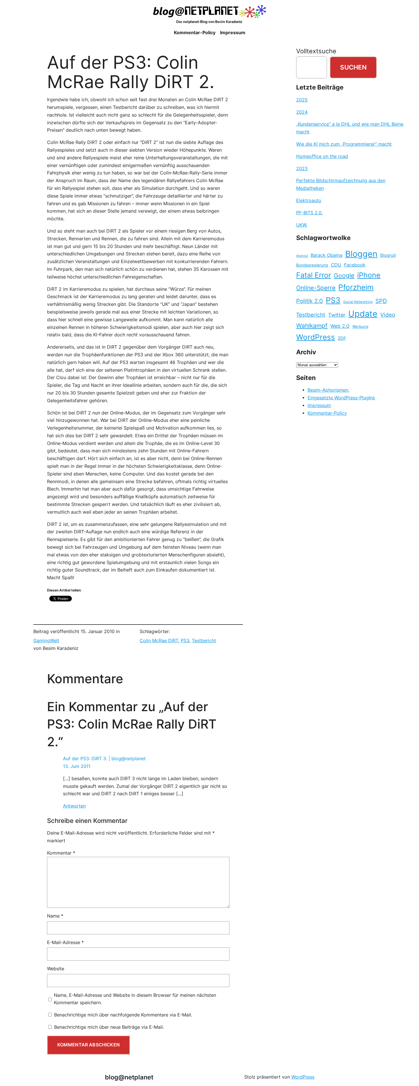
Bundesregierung (312, 265)
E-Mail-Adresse (65, 942)
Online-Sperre (315, 287)
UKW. (301, 225)
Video (387, 315)
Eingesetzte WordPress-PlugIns (341, 397)
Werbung (360, 326)
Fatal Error (313, 275)
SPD (381, 301)
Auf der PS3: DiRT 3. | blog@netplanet (104, 758)
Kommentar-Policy (327, 413)
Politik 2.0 (309, 301)
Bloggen (361, 254)
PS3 (185, 640)
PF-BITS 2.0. (309, 212)
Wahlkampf (312, 325)
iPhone (369, 275)
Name (55, 916)
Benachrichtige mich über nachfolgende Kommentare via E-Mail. (123, 1015)
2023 (302, 168)
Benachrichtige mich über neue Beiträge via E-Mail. (109, 1027)
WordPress (315, 337)
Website (55, 968)
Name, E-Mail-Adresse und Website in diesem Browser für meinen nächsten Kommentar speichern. (135, 999)
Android (302, 256)
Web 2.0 (339, 326)
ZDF (342, 338)
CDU (336, 265)
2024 (302, 112)
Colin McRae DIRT (159, 640)
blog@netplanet (129, 1077)
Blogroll (388, 255)
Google (344, 275)
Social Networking (358, 302)
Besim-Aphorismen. (328, 390)
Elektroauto (308, 200)
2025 (302, 100)
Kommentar (61, 853)
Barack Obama (326, 255)
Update (362, 314)
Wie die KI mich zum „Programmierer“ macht (344, 144)
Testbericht (204, 640)
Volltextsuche (316, 51)
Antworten (74, 806)
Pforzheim (356, 287)
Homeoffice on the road (322, 156)
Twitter (336, 315)
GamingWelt (46, 640)
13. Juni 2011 (76, 766)
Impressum (319, 405)
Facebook (354, 265)
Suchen (353, 67)
